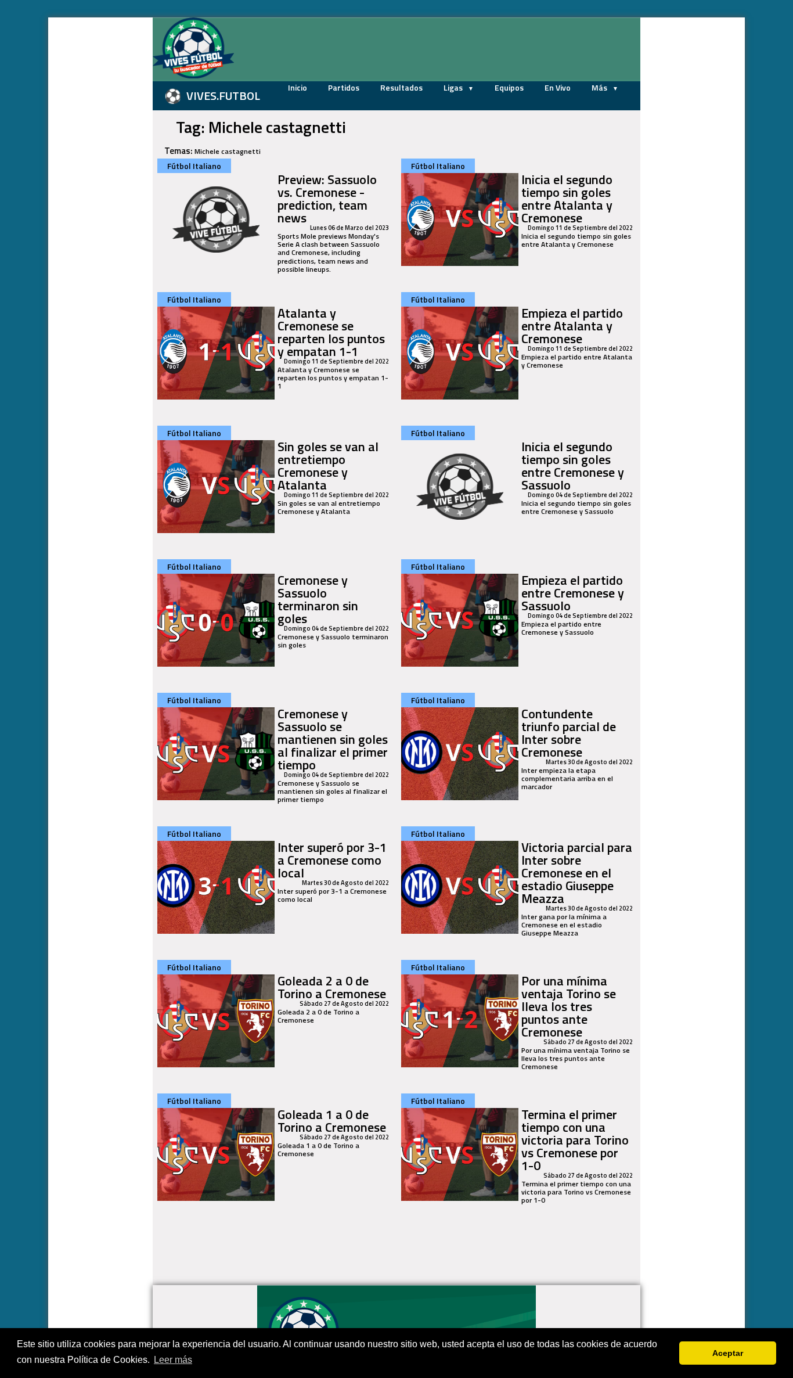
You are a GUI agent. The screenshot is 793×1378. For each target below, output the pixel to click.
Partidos (343, 87)
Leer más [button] (173, 1360)
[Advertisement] (94, 191)
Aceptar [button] (727, 1353)
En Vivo (558, 87)
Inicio (297, 87)
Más (600, 87)
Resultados (401, 87)
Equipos (509, 87)
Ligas (454, 87)
